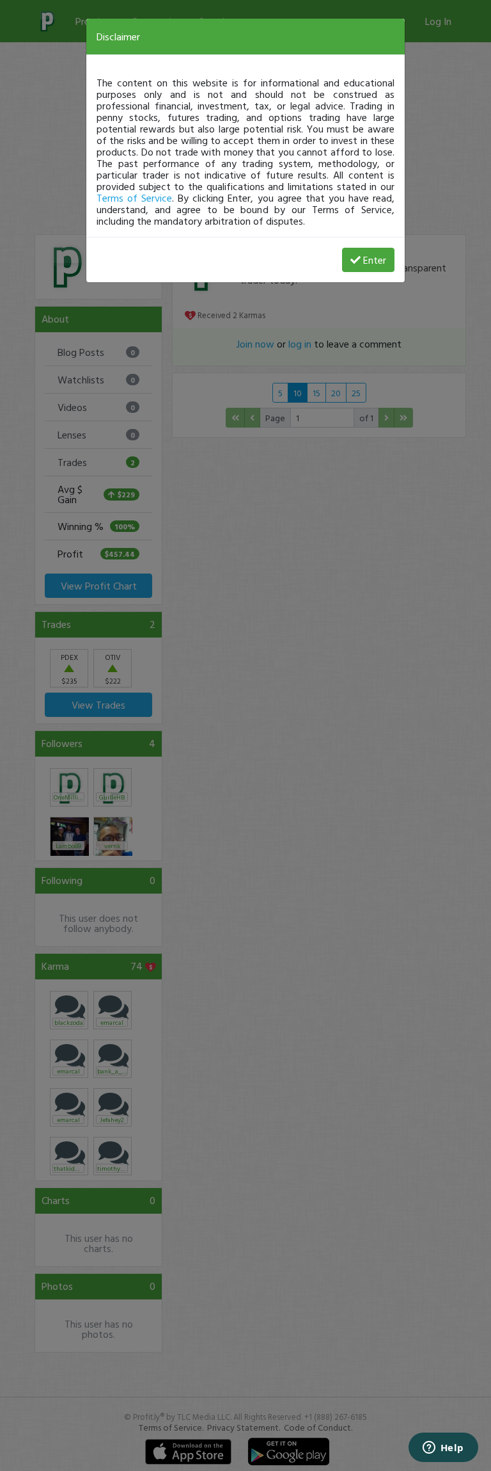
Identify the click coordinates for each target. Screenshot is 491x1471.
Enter (374, 260)
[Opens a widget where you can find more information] (443, 1449)
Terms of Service (134, 197)
